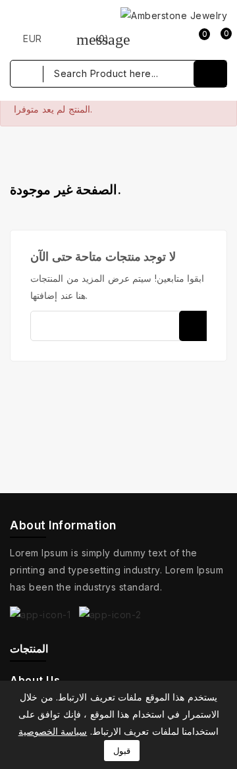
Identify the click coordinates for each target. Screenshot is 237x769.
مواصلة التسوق (119, 179)
